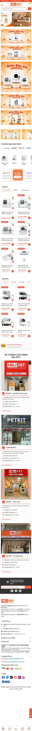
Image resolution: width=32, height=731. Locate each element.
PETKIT (5, 187)
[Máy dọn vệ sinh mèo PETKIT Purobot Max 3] (8, 229)
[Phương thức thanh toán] (11, 668)
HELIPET (5, 279)
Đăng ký (28, 587)
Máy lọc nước (24, 163)
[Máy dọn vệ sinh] (4, 157)
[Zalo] (7, 677)
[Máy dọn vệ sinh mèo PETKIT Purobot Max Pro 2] (24, 202)
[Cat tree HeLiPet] (16, 117)
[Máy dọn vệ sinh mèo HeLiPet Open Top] (8, 294)
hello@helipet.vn (12, 404)
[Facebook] (3, 677)
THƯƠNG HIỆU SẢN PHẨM (11, 144)
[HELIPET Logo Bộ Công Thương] (5, 681)
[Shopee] (15, 677)
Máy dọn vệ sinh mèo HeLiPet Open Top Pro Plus (7, 332)
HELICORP (19, 689)
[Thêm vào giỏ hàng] (29, 218)
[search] (29, 8)
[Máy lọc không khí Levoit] (10, 134)
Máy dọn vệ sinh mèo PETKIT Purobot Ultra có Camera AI (24, 240)
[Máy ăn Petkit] (16, 36)
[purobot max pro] (16, 19)
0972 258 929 (13, 401)
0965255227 (16, 628)
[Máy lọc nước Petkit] (16, 52)
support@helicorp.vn (14, 458)
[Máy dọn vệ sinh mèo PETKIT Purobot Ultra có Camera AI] (24, 229)
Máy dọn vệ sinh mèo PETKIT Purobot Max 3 (7, 240)
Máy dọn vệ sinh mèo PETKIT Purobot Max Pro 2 (24, 213)
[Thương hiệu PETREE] (10, 148)
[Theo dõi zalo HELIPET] (16, 590)
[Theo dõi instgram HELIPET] (20, 590)
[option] (16, 19)
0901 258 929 (13, 510)
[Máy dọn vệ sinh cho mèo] (16, 77)
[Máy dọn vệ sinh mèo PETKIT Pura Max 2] (8, 202)
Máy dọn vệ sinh (4, 163)
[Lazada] (19, 677)
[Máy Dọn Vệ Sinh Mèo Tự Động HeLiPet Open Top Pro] (24, 294)
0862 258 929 (13, 455)
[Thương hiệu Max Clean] (17, 148)
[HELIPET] (16, 4)
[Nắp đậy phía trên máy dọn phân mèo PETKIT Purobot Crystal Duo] (24, 256)
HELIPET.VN (20, 687)
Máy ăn (14, 163)
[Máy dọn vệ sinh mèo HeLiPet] (24, 321)
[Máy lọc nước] (24, 157)
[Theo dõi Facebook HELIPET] (12, 590)
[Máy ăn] (14, 157)
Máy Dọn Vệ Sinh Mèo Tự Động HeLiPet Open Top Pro (24, 305)
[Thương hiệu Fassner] (25, 148)
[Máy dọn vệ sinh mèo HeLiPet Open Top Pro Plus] (8, 321)
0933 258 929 (13, 562)
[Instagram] (23, 677)
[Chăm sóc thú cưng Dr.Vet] (16, 101)
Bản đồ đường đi (6, 410)
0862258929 (13, 658)
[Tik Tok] (11, 677)
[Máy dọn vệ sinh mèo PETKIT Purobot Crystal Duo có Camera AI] (8, 256)
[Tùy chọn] (13, 218)
